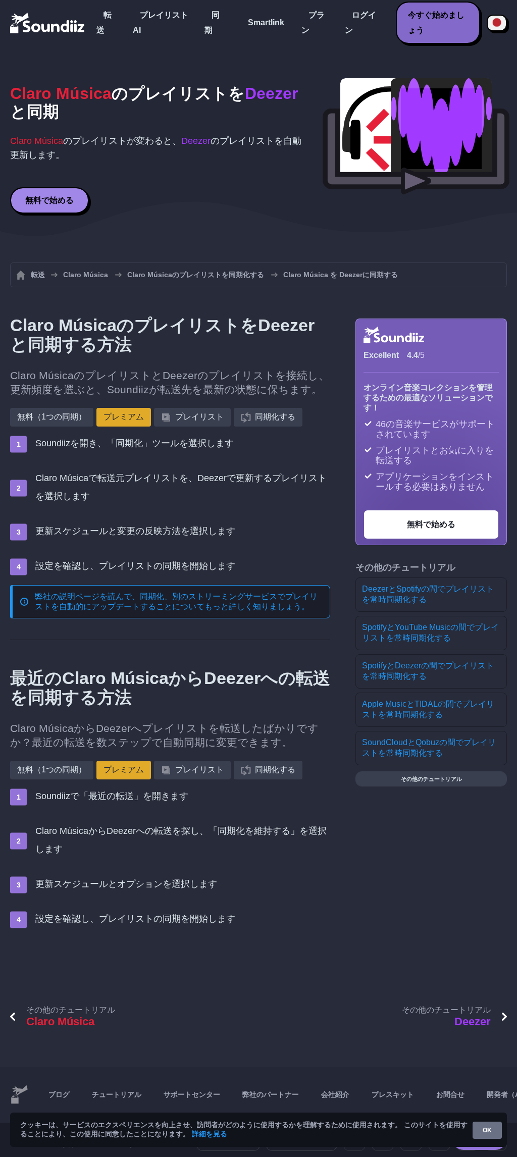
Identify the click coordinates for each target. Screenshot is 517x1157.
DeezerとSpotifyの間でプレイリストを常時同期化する (428, 594)
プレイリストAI (160, 22)
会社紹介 (335, 1094)
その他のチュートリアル (431, 779)
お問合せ (450, 1094)
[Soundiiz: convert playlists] (19, 1095)
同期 (212, 22)
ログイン (360, 22)
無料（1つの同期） (51, 416)
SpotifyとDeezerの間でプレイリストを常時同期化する (428, 670)
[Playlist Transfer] (48, 23)
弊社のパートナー (270, 1094)
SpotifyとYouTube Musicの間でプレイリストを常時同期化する (430, 632)
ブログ (59, 1094)
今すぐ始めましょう (436, 22)
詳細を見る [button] (209, 1134)
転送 (104, 22)
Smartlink (266, 22)
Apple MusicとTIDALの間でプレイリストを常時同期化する (428, 709)
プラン (313, 22)
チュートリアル (116, 1094)
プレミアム (124, 416)
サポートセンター (192, 1094)
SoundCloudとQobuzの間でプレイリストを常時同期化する (429, 747)
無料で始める (49, 200)
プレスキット (393, 1094)
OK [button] (487, 1130)
